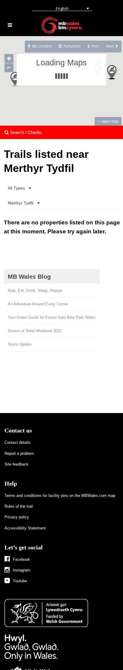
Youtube (20, 581)
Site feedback (16, 464)
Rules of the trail (18, 506)
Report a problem (19, 453)
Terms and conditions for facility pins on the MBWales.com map (59, 495)
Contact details (17, 442)
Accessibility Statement (25, 528)
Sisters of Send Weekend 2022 (34, 331)
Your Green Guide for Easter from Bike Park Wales (52, 317)
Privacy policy (16, 517)
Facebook (21, 559)
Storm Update (20, 344)
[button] (26, 90)
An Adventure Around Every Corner (38, 304)
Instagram (21, 570)
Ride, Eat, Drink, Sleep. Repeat (35, 290)
